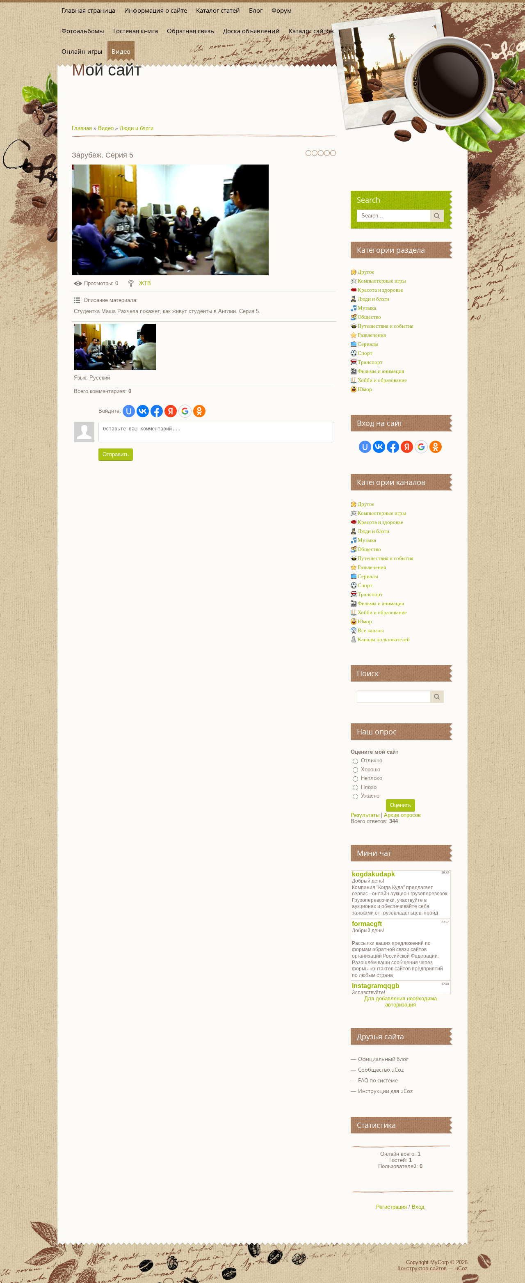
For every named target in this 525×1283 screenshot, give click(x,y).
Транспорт (370, 362)
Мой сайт (107, 70)
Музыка (367, 308)
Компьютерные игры (382, 281)
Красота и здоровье (380, 290)
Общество (369, 317)
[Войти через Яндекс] (170, 411)
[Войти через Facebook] (157, 411)
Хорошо (370, 769)
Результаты (365, 815)
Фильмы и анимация (381, 371)
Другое (366, 272)
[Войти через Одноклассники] (199, 411)
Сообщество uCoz (381, 1069)
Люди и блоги (136, 128)
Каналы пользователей (384, 639)
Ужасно (370, 796)
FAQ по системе (378, 1080)
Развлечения (372, 335)
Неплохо (371, 778)
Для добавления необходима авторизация (400, 1001)
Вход (418, 1207)
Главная (82, 128)
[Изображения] (115, 347)
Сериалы (368, 344)
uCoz (461, 1268)
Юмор (365, 389)
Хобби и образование (382, 380)
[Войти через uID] (129, 411)
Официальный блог (383, 1059)
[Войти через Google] (185, 411)
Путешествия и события (385, 326)
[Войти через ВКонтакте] (143, 411)
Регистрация (391, 1207)
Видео (106, 128)
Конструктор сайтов (422, 1268)
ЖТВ (145, 283)
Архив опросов (402, 815)
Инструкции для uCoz (385, 1091)
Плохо (369, 787)
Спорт (365, 353)
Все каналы (371, 630)
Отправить (116, 454)
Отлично (371, 760)
